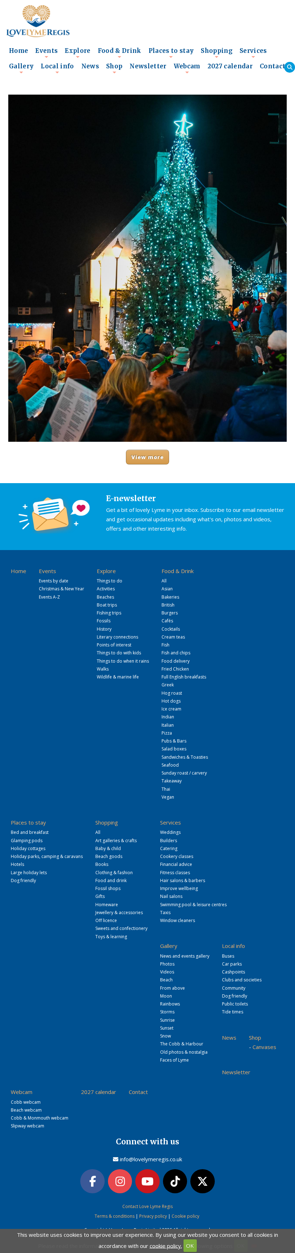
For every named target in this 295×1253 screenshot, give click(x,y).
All (164, 581)
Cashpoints (233, 972)
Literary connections (117, 637)
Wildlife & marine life (118, 677)
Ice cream (171, 709)
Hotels (17, 864)
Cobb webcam (26, 1102)
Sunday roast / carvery (184, 773)
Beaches (105, 597)
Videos (167, 972)
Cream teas (173, 637)
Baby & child (108, 848)
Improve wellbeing (179, 888)
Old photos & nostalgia (184, 1052)
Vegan (168, 797)
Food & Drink (119, 53)
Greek (168, 685)
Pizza (167, 733)
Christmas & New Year (61, 589)
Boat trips (107, 605)
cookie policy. (166, 1245)
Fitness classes (175, 873)
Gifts (100, 896)
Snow (165, 1036)
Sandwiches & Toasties (185, 757)
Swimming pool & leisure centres (193, 905)
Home (18, 51)
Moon (166, 996)
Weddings (170, 832)
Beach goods (108, 856)
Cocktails (171, 629)
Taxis (165, 912)
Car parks (232, 964)
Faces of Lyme (174, 1060)
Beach (166, 980)
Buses (228, 956)
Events (46, 53)
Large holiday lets (29, 873)
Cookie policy (185, 1216)
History (104, 629)
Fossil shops (108, 888)
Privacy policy (153, 1216)
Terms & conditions (115, 1216)
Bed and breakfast (30, 832)
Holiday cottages (28, 848)
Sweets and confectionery (121, 928)
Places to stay (171, 53)
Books (101, 864)
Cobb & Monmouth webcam (39, 1118)
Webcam (187, 68)
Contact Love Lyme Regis (147, 1206)
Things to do (109, 581)
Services (253, 53)
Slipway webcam (27, 1126)
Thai (166, 789)
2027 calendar (230, 66)
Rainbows (170, 1004)
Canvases (264, 1046)
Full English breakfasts (184, 677)
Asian (167, 589)
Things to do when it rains (123, 661)
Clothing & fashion (114, 873)
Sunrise (167, 1020)
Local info (57, 68)
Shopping (216, 53)
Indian (168, 717)
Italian (168, 725)
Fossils (103, 621)
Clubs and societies (242, 980)
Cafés (167, 621)
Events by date (53, 581)
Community (233, 988)
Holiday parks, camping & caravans (47, 856)
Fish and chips (176, 653)
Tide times (232, 1012)
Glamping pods (26, 840)
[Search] (289, 67)
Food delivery (176, 661)
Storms (167, 1012)
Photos (167, 964)
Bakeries (170, 597)
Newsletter (148, 66)
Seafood (170, 765)
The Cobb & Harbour (181, 1044)
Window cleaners (177, 920)
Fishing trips (109, 613)
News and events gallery (184, 956)
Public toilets (235, 1004)
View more (147, 457)
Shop (114, 68)
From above (172, 988)
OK (190, 1245)
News (90, 66)
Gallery (21, 68)
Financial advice (176, 864)
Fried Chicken (175, 669)
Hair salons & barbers (182, 880)
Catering (168, 848)
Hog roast (172, 693)
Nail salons (171, 896)
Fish (165, 645)
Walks (103, 669)
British (168, 605)
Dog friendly (23, 880)
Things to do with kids (119, 653)
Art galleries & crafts (116, 840)
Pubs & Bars (174, 741)
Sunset (166, 1028)
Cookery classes (176, 856)
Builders (168, 840)
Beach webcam (26, 1110)
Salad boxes (174, 749)
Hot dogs (171, 701)
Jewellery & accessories (119, 912)
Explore (77, 53)
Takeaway (172, 781)
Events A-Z (49, 597)
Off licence (106, 920)
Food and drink (111, 880)
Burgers (170, 613)
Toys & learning (111, 937)
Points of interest (114, 645)
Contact (272, 66)
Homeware (106, 905)
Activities (106, 589)
